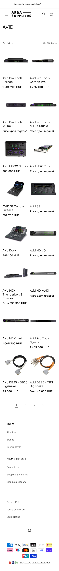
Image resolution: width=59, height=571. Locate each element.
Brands (10, 439)
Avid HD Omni (12, 338)
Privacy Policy (14, 502)
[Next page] (42, 405)
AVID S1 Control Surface (13, 208)
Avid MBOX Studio (15, 166)
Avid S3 (35, 206)
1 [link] (16, 405)
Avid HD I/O (38, 250)
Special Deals (14, 447)
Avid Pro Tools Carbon (12, 80)
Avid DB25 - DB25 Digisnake (15, 384)
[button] (6, 14)
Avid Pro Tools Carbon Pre (40, 80)
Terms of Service (16, 509)
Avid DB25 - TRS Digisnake (41, 384)
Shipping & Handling (17, 474)
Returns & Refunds (16, 481)
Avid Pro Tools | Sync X (40, 340)
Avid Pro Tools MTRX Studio (40, 124)
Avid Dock (9, 250)
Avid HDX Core (40, 166)
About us (11, 432)
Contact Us (13, 467)
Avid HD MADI (39, 290)
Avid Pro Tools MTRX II (12, 124)
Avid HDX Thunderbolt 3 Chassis (12, 294)
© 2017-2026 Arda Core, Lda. (35, 562)
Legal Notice (13, 516)
